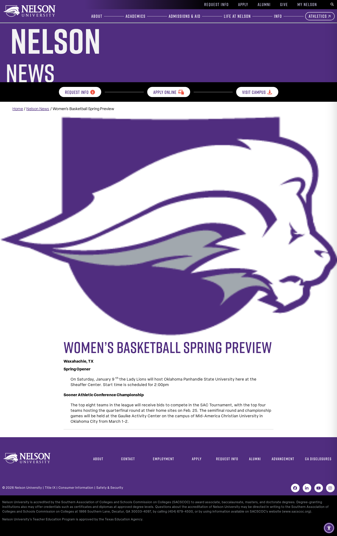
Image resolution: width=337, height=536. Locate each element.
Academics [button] (135, 16)
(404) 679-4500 (180, 511)
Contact (128, 458)
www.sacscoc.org (296, 511)
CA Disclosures (318, 458)
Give (284, 4)
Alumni (264, 4)
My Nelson (307, 4)
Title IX (50, 488)
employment (163, 458)
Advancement (283, 458)
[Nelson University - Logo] (28, 11)
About (98, 458)
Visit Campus (254, 92)
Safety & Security (109, 488)
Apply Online (164, 92)
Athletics (318, 16)
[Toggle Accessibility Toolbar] (329, 528)
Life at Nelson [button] (237, 16)
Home (17, 109)
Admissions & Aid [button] (184, 16)
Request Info (216, 4)
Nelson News (37, 109)
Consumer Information (76, 488)
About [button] (96, 16)
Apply (243, 4)
